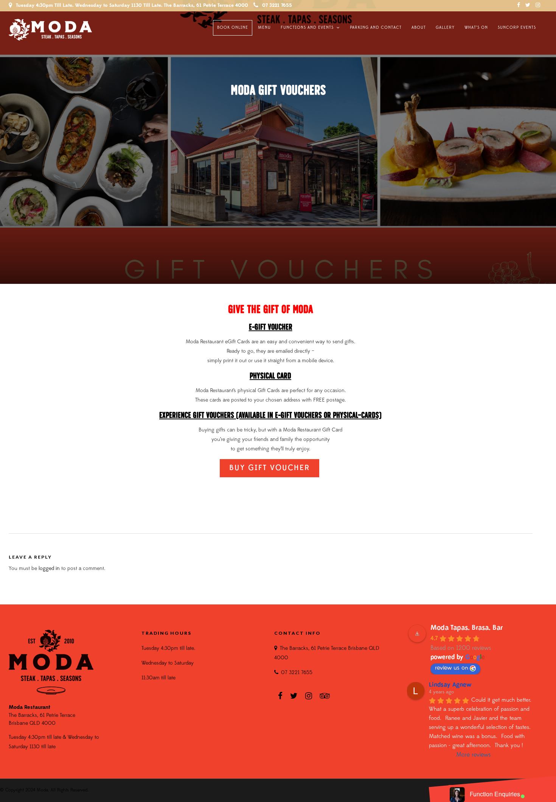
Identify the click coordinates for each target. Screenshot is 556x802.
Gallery (445, 28)
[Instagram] (538, 5)
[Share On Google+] (46, 786)
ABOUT (419, 28)
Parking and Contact (376, 28)
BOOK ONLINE (232, 28)
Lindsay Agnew (450, 685)
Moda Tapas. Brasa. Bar (466, 628)
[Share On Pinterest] (34, 786)
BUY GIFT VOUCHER (269, 468)
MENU (264, 28)
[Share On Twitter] (22, 786)
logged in (49, 569)
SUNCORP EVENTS (517, 28)
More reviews (473, 755)
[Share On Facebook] (11, 786)
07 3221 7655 (277, 5)
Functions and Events (307, 28)
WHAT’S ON (476, 28)
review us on (451, 668)
